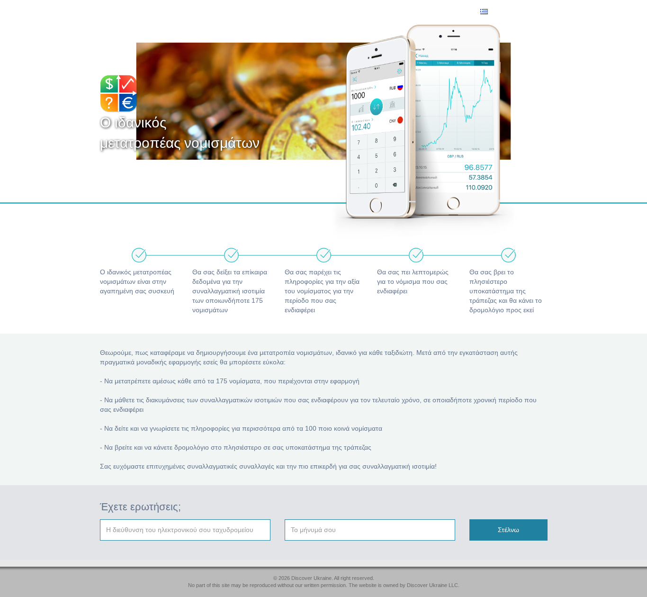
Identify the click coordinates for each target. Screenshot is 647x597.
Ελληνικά (501, 12)
